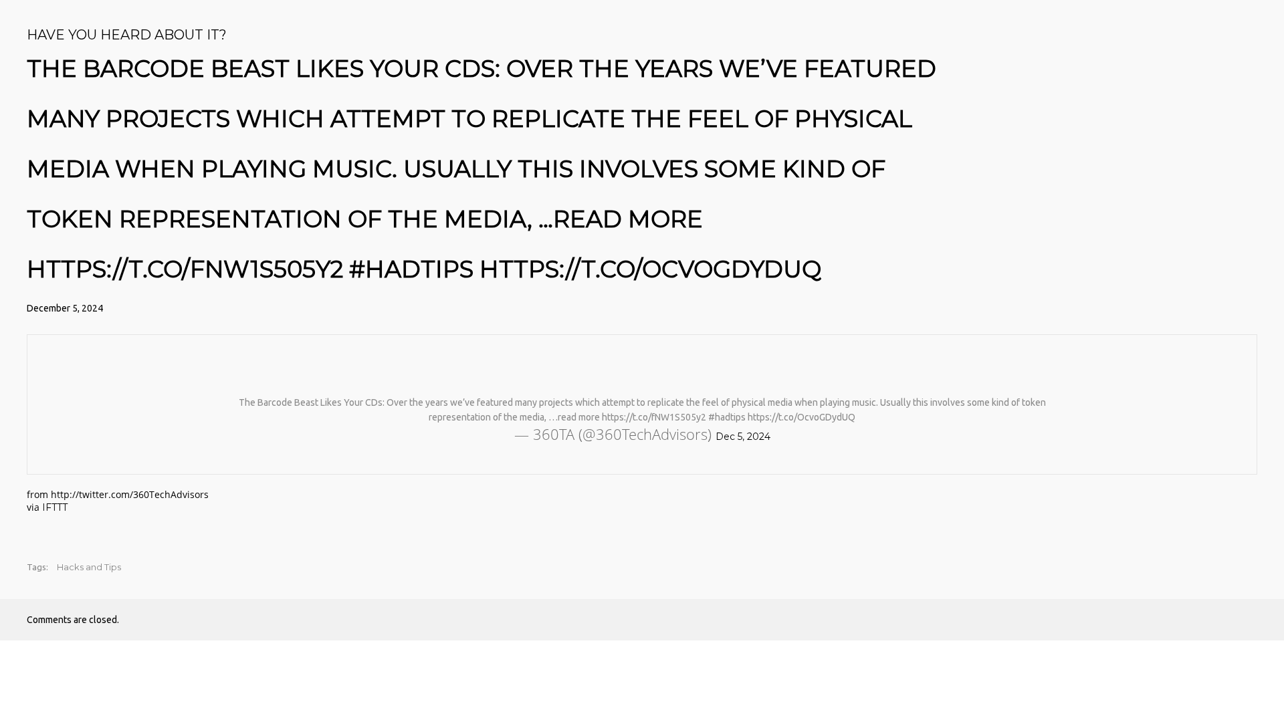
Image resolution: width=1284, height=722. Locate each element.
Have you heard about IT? (127, 35)
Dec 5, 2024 (743, 437)
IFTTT (55, 507)
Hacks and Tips (89, 567)
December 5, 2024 (65, 308)
